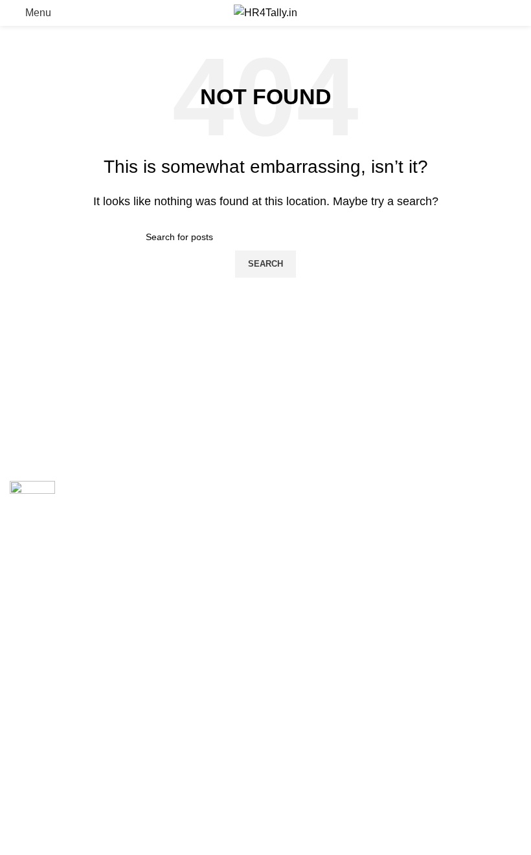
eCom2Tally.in (308, 542)
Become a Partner (51, 700)
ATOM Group (66, 631)
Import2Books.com (318, 487)
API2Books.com (312, 514)
